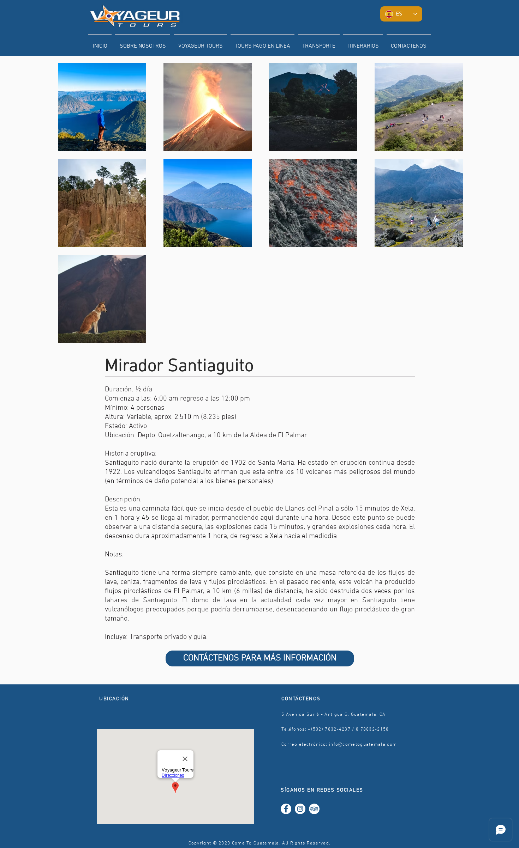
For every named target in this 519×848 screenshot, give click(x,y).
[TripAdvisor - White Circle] (314, 809)
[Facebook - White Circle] (286, 809)
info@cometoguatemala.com (363, 745)
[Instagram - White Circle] (300, 809)
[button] (200, 43)
